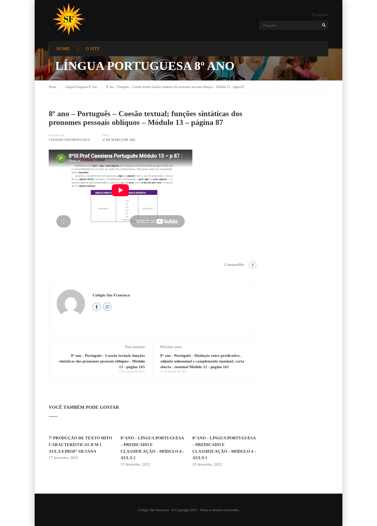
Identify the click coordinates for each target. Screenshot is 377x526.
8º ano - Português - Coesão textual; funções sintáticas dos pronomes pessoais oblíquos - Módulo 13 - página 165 (102, 361)
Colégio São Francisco (69, 140)
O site (92, 48)
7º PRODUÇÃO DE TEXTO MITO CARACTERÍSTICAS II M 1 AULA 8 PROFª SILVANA (80, 444)
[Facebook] (252, 265)
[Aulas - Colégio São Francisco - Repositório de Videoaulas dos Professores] (68, 19)
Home (63, 48)
